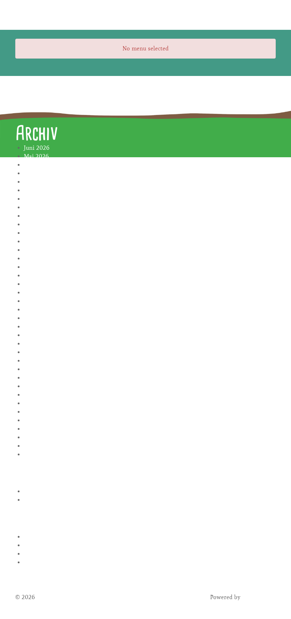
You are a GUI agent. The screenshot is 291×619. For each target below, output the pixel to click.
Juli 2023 (35, 301)
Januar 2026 (40, 173)
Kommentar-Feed (46, 553)
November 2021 (44, 454)
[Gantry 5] (41, 15)
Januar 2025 (39, 190)
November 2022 (45, 369)
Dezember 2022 (44, 360)
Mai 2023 (36, 318)
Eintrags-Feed (42, 545)
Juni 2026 (36, 147)
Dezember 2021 (44, 446)
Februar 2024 (41, 250)
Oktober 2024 (42, 207)
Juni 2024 (36, 241)
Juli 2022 (36, 386)
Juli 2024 (36, 233)
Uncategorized (42, 500)
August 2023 (40, 292)
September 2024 (45, 216)
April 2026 (38, 164)
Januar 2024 (40, 258)
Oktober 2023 (42, 275)
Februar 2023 (41, 343)
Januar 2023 (39, 352)
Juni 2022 (36, 394)
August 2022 (40, 377)
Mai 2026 (36, 156)
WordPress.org (43, 562)
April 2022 (38, 412)
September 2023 (45, 284)
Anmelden (37, 536)
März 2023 (38, 335)
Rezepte (34, 491)
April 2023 (38, 326)
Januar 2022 (40, 437)
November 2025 (44, 182)
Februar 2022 (41, 429)
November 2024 (45, 199)
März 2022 (38, 420)
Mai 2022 (36, 403)
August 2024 (40, 224)
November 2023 (44, 267)
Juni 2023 (36, 309)
